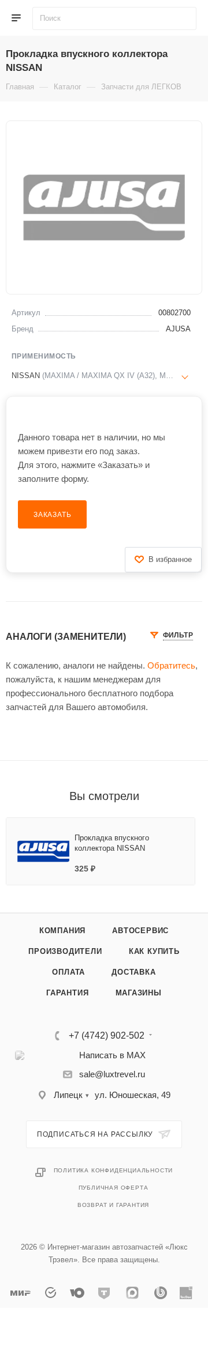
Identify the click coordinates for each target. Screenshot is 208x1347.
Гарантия (67, 992)
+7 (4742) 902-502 (106, 1035)
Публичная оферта (113, 1187)
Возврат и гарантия (113, 1205)
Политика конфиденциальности (113, 1170)
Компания (62, 930)
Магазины (139, 992)
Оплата (68, 972)
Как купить (154, 951)
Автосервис (140, 930)
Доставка (133, 972)
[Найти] (187, 18)
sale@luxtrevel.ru (112, 1074)
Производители (65, 951)
